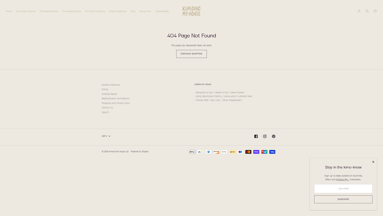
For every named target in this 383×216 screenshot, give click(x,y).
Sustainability (162, 11)
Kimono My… (342, 179)
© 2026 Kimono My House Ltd (115, 151)
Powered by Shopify (140, 151)
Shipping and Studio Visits (116, 103)
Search (105, 112)
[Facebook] (256, 137)
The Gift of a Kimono (95, 11)
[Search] (367, 11)
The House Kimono (71, 11)
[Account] (359, 11)
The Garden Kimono (26, 11)
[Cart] (375, 11)
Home (9, 11)
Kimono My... (145, 11)
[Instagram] (264, 137)
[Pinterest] (273, 137)
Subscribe (343, 199)
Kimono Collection (118, 11)
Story (133, 11)
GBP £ (104, 136)
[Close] (373, 162)
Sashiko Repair (109, 94)
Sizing (105, 89)
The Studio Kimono (48, 11)
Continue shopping (191, 53)
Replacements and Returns (116, 98)
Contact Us (107, 107)
